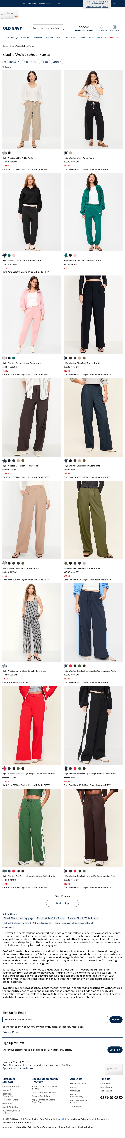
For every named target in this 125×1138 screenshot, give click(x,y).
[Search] (62, 28)
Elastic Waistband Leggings (18, 918)
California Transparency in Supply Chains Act (54, 1127)
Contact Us (105, 1083)
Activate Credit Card (41, 1096)
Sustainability (8, 1122)
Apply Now (9, 1068)
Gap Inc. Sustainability (76, 1095)
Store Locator (106, 1087)
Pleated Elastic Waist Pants (83, 918)
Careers (73, 1087)
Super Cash (75, 1106)
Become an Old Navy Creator (80, 1101)
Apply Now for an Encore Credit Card (43, 1101)
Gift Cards (7, 1103)
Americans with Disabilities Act (16, 1127)
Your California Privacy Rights (80, 1119)
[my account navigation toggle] (114, 3)
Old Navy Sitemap (78, 1083)
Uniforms (25, 38)
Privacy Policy (11, 1032)
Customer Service (10, 1086)
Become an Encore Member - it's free (45, 1087)
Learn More (25, 1068)
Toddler (82, 38)
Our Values (75, 1091)
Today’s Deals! (115, 38)
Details (105, 6)
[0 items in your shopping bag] (121, 3)
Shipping (6, 1090)
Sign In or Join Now (93, 6)
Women (49, 38)
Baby (91, 38)
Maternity (101, 38)
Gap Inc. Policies (85, 1127)
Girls (66, 38)
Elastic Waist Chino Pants (50, 918)
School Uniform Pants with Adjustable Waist (27, 923)
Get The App (106, 1091)
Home (5, 46)
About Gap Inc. (25, 1122)
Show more (7, 927)
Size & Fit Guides (10, 1107)
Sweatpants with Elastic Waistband (74, 923)
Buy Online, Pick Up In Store (11, 1112)
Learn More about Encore (44, 1092)
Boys (73, 38)
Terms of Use (103, 1119)
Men (58, 38)
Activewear (38, 38)
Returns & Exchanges (7, 1095)
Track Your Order (10, 1100)
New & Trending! (11, 38)
